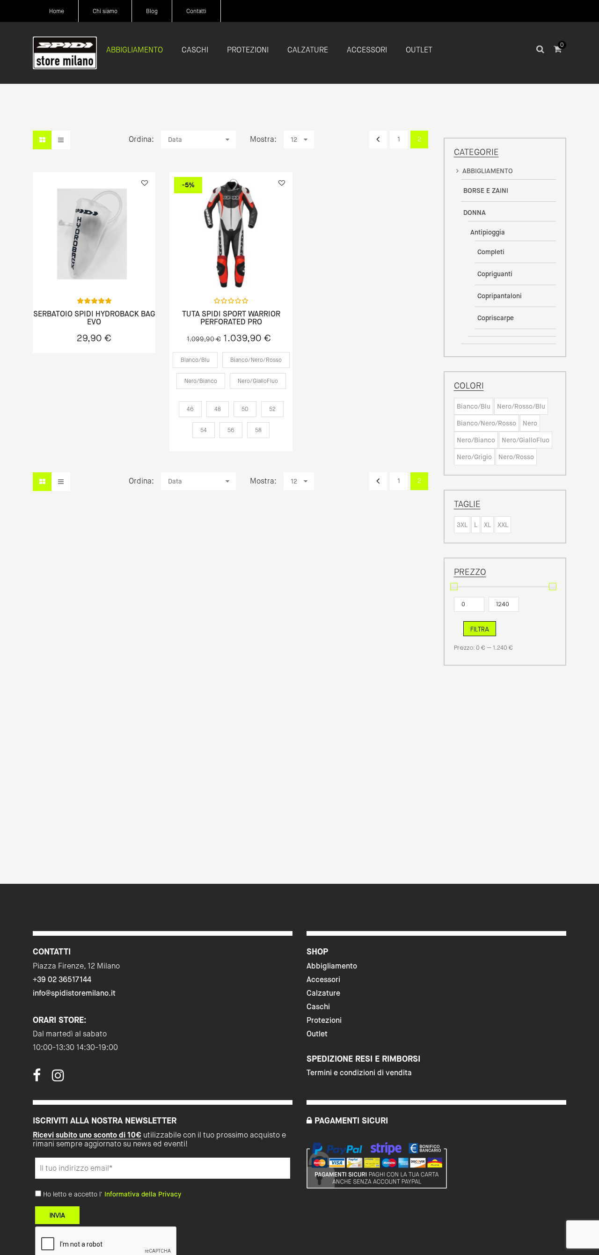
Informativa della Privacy (142, 1194)
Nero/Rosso (516, 457)
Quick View (41, 270)
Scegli (231, 269)
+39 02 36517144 (62, 979)
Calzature (323, 993)
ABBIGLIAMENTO (487, 171)
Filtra (479, 629)
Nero (530, 423)
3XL (462, 524)
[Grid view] (42, 140)
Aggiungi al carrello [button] (94, 269)
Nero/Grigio (474, 457)
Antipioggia (487, 232)
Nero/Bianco (476, 440)
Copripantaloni (499, 296)
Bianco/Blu (473, 406)
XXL (502, 524)
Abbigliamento (332, 965)
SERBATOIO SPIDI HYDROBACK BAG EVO (94, 318)
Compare (148, 270)
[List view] (60, 140)
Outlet (317, 1033)
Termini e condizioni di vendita (359, 1072)
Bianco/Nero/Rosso (486, 423)
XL (487, 524)
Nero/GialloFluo (525, 440)
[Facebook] (37, 1078)
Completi (490, 252)
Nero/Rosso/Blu (521, 406)
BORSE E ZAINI (485, 190)
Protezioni (324, 1020)
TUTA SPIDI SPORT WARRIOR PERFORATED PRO (231, 318)
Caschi (318, 1006)
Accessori (323, 979)
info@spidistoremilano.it (74, 993)
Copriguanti (494, 274)
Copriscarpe (495, 318)
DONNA (474, 212)
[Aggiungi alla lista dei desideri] (144, 183)
